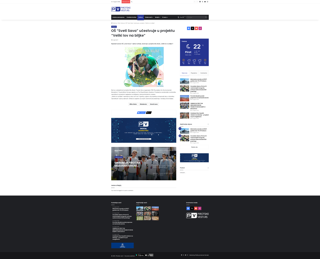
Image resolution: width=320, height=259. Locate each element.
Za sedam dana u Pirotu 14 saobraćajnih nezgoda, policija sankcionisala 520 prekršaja (198, 88)
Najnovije (184, 73)
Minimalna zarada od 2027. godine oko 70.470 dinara (198, 80)
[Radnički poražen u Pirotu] (139, 218)
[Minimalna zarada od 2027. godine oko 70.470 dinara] (184, 81)
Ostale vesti (148, 17)
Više (119, 23)
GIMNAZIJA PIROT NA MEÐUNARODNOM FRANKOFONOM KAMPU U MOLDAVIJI (152, 1)
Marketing (192, 255)
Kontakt (207, 255)
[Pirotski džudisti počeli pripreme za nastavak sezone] (184, 98)
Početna (114, 23)
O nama (164, 17)
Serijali (157, 17)
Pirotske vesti (119, 256)
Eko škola (133, 104)
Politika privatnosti (200, 255)
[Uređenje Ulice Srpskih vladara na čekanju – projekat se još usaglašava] (184, 115)
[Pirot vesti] (120, 9)
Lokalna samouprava (118, 17)
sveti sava (154, 104)
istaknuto (144, 104)
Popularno (194, 73)
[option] (143, 163)
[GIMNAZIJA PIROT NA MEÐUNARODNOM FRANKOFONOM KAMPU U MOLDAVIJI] (184, 106)
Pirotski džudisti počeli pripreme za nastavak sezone (199, 97)
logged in (120, 190)
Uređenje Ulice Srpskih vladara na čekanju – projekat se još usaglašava (131, 164)
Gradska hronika (131, 17)
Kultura (140, 17)
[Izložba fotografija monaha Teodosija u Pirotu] (155, 214)
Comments (203, 73)
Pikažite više (194, 147)
